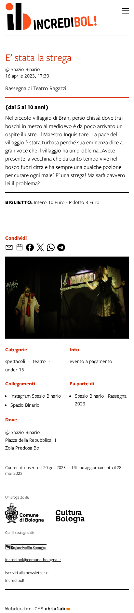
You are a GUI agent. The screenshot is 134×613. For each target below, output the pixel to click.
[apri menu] (125, 11)
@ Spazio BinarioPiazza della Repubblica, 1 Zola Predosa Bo (31, 440)
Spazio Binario (25, 405)
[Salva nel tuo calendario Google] (19, 247)
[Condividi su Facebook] (30, 247)
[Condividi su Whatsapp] (51, 247)
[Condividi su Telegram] (61, 247)
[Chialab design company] (38, 604)
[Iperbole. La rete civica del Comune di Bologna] (27, 514)
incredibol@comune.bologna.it (33, 559)
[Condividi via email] (9, 247)
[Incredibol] (69, 512)
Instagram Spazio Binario (35, 395)
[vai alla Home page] (51, 16)
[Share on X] (40, 247)
